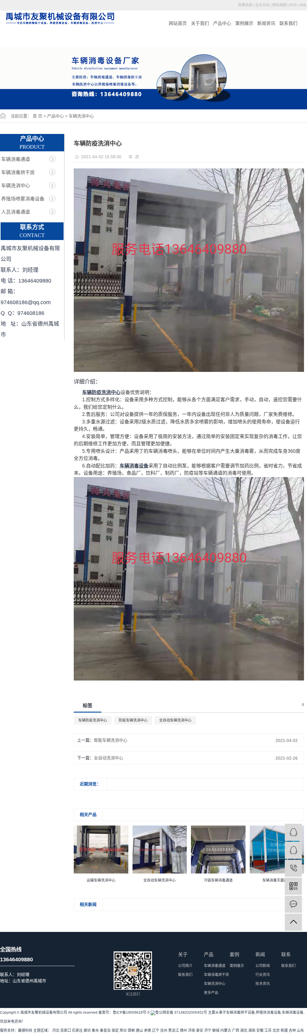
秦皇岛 (105, 1030)
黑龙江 (173, 1030)
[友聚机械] (293, 832)
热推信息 (245, 5)
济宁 (207, 1030)
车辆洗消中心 (81, 116)
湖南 (251, 1030)
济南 (191, 1030)
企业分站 (262, 5)
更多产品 (211, 993)
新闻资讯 (266, 23)
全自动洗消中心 (108, 757)
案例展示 (244, 23)
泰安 (199, 1030)
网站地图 (279, 5)
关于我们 (200, 23)
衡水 (95, 1030)
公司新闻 (262, 966)
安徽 (260, 1030)
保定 (115, 1030)
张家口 (65, 1030)
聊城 (215, 1030)
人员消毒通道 (15, 212)
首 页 (37, 116)
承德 (147, 1030)
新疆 (284, 1030)
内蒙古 (225, 1030)
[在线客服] (293, 850)
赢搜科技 (25, 1030)
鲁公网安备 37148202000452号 (181, 1012)
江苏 (268, 1030)
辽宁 (155, 1030)
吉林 (292, 1030)
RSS (293, 5)
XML (303, 5)
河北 (55, 1030)
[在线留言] (293, 904)
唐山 (139, 1030)
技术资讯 (262, 984)
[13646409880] (293, 868)
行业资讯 (262, 975)
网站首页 (178, 23)
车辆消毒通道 (15, 159)
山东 (300, 1030)
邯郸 (131, 1030)
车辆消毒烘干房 (18, 172)
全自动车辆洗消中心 (175, 720)
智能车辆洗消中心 (110, 740)
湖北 (243, 1030)
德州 (183, 1030)
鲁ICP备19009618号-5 (131, 1012)
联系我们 (288, 23)
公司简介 (185, 966)
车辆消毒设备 (292, 1012)
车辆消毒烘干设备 (240, 1012)
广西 (235, 1030)
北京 (276, 1030)
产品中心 (222, 23)
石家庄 (77, 1030)
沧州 (163, 1030)
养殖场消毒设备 (268, 1012)
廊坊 (87, 1030)
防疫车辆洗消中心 (133, 720)
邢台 (123, 1030)
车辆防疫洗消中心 (92, 720)
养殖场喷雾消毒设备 (22, 198)
